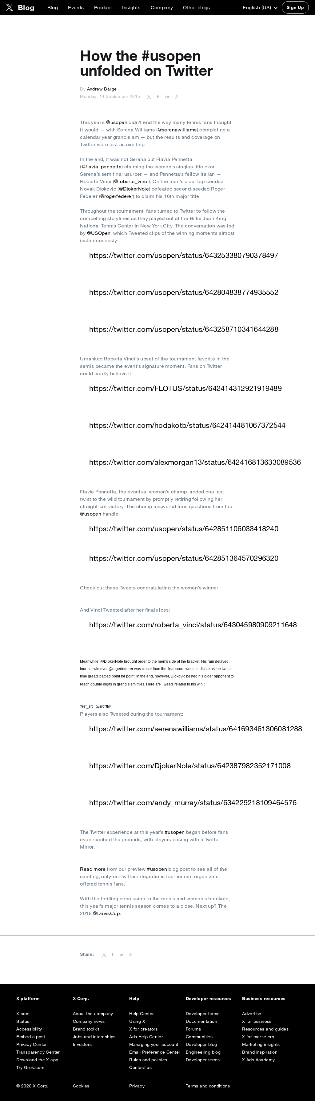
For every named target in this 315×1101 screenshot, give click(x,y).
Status (22, 1021)
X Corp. (81, 998)
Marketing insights (261, 1044)
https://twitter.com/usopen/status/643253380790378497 (183, 255)
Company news (89, 1021)
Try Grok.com (30, 1067)
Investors (82, 1044)
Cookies (81, 1086)
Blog (52, 7)
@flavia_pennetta (102, 166)
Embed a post (30, 1036)
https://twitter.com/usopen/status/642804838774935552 (183, 292)
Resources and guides (265, 1029)
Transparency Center (38, 1052)
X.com (23, 1013)
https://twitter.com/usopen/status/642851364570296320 (183, 558)
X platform (28, 998)
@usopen (116, 122)
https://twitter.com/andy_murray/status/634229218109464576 (193, 802)
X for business (257, 1021)
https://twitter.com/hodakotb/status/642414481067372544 (187, 425)
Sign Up (295, 7)
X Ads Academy (258, 1060)
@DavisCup (106, 913)
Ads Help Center (146, 1036)
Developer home (203, 1013)
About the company (93, 1013)
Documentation (201, 1021)
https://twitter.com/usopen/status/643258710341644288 (183, 329)
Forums (193, 1029)
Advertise (251, 1013)
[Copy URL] (175, 96)
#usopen (175, 832)
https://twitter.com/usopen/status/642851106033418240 (183, 528)
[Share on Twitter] (149, 96)
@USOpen (99, 233)
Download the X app (37, 1060)
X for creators (143, 1029)
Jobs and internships (94, 1036)
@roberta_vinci (131, 181)
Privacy (137, 1086)
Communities (199, 1036)
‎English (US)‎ (257, 7)
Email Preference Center (154, 1052)
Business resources (264, 998)
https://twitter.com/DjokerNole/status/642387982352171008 (189, 765)
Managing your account (153, 1044)
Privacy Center (31, 1044)
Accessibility (29, 1029)
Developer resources (208, 998)
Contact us (140, 1067)
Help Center (141, 1013)
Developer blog (201, 1044)
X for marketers (258, 1036)
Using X (137, 1021)
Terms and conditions (208, 1086)
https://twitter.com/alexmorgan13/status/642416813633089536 (195, 462)
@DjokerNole (134, 189)
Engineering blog (203, 1052)
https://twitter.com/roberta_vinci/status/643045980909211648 (193, 624)
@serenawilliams (177, 130)
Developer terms (203, 1060)
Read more (93, 869)
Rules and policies (148, 1060)
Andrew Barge (102, 89)
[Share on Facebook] (156, 96)
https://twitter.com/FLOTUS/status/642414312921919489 (185, 388)
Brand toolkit (86, 1029)
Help (134, 998)
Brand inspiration (259, 1052)
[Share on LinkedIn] (166, 96)
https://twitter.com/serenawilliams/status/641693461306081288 (195, 728)
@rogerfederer (116, 196)
